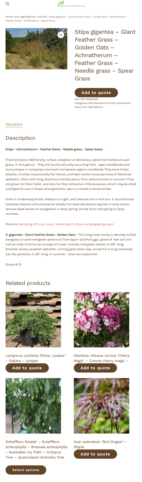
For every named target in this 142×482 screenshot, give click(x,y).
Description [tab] (14, 124)
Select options (25, 470)
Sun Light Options (25, 16)
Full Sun (42, 16)
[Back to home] (71, 3)
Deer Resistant (96, 103)
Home (9, 16)
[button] (7, 3)
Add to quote (96, 92)
